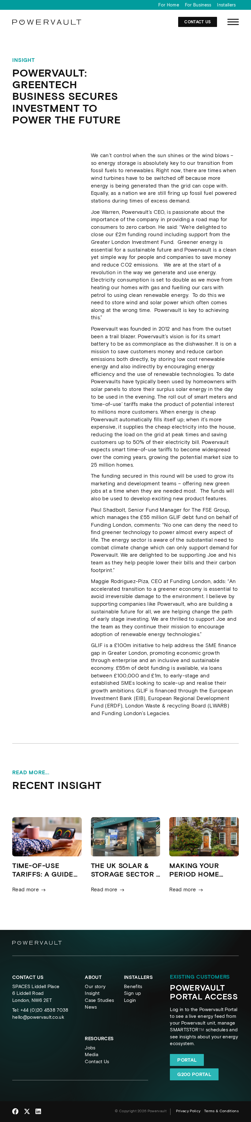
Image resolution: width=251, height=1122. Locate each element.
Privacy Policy (188, 1111)
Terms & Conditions (221, 1111)
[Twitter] (27, 1112)
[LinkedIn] (38, 1112)
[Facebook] (15, 1112)
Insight (92, 993)
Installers (226, 5)
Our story (95, 986)
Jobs (90, 1048)
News (91, 1007)
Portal (187, 1060)
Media (91, 1054)
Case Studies (99, 1000)
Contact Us (197, 22)
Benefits (133, 986)
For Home (168, 5)
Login (130, 1000)
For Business (198, 5)
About (93, 977)
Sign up (132, 993)
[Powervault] (47, 24)
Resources (99, 1038)
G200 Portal (194, 1074)
